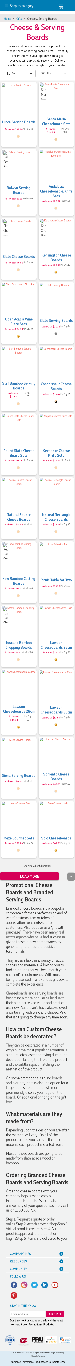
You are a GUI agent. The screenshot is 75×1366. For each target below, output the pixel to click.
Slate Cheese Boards (19, 256)
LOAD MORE (29, 876)
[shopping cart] (60, 6)
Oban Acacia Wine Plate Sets (19, 321)
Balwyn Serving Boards (19, 190)
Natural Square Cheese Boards (19, 517)
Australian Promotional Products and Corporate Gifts (38, 1362)
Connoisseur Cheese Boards (56, 386)
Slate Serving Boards (56, 320)
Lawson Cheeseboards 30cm (56, 709)
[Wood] (55, 272)
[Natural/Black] (55, 401)
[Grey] (55, 333)
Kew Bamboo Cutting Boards (18, 581)
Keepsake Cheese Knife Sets (56, 453)
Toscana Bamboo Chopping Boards (18, 645)
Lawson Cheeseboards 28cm (19, 708)
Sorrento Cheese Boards (56, 776)
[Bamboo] (55, 139)
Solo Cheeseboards (56, 837)
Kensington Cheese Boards (56, 257)
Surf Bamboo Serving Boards (18, 385)
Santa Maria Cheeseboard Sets (56, 121)
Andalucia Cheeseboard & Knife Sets (56, 191)
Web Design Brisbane (54, 1352)
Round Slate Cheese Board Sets (18, 453)
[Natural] (18, 136)
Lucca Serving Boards (19, 121)
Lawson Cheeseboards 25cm (56, 645)
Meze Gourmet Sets (18, 837)
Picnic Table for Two (56, 579)
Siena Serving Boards (18, 775)
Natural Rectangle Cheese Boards (56, 517)
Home (7, 19)
